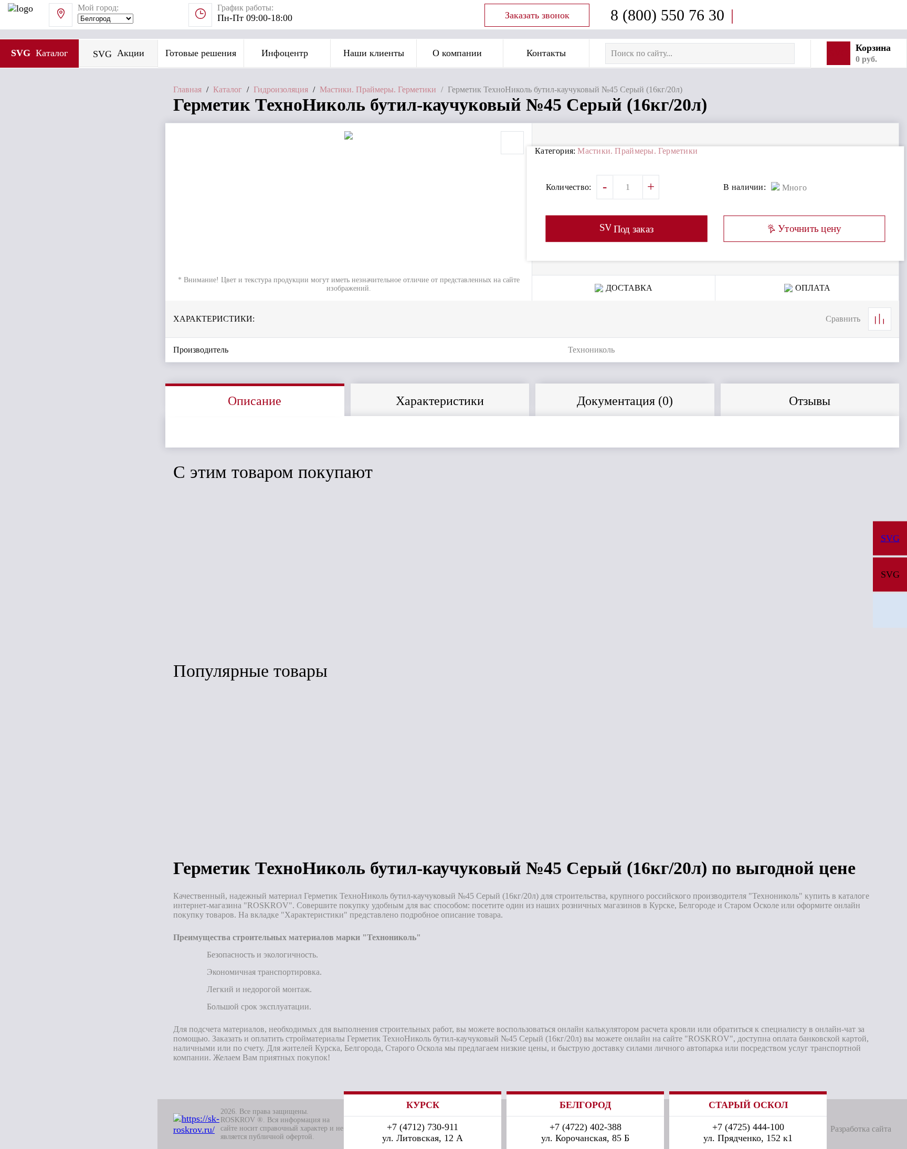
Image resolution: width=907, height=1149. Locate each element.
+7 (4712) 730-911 (422, 1127)
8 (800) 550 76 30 (667, 15)
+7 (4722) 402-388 (585, 1127)
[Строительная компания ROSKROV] (890, 611)
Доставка (629, 287)
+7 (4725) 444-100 (748, 1127)
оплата (812, 287)
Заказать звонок (537, 15)
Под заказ (217, 615)
